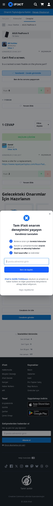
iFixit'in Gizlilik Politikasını (16, 279)
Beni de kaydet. (26, 269)
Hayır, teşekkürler (26, 289)
